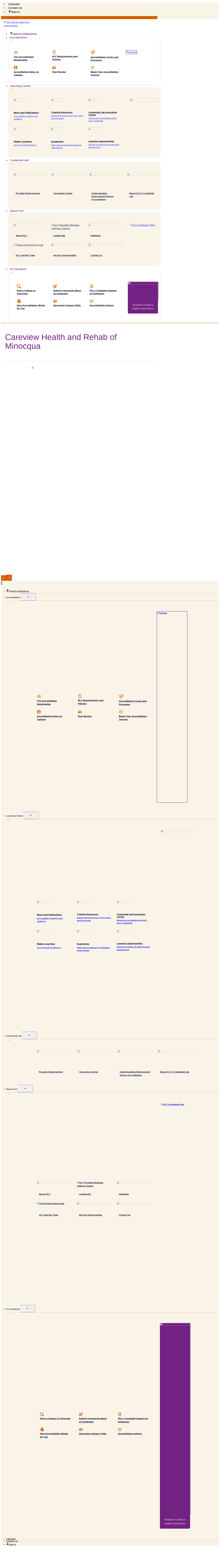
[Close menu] (1, 583)
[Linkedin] (171, 368)
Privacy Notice (38, 567)
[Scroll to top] (3, 578)
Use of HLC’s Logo (54, 567)
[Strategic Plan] (147, 225)
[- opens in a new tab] (131, 52)
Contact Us (15, 7)
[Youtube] (185, 368)
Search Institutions (25, 33)
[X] (178, 368)
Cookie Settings (72, 567)
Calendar (14, 4)
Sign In (15, 11)
